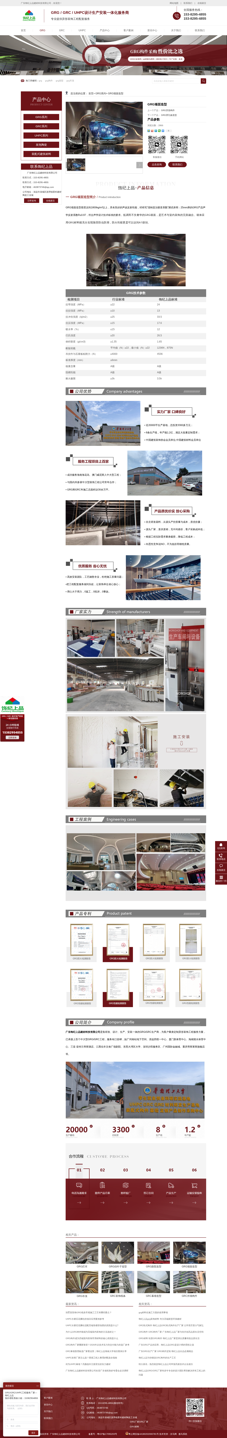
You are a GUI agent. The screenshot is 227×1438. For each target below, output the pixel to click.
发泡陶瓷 (41, 144)
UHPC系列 (41, 135)
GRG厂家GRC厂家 (139, 1422)
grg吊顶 (70, 80)
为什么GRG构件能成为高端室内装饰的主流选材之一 (91, 1332)
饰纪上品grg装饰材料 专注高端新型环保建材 (160, 1319)
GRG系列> (101, 93)
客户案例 (48, 1398)
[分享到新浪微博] (152, 131)
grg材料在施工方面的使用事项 (153, 1312)
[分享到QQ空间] (148, 131)
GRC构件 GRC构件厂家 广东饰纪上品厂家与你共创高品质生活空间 (171, 1332)
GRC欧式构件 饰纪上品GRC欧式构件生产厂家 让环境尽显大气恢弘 (171, 1325)
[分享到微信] (159, 131)
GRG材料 (134, 1427)
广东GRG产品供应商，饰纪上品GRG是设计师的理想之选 (166, 1345)
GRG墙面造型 (115, 93)
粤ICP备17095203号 (107, 1434)
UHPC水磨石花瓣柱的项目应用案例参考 (85, 1319)
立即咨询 (31, 200)
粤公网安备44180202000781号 (143, 1434)
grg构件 (49, 80)
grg (40, 80)
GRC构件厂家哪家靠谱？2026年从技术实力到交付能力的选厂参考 (97, 1345)
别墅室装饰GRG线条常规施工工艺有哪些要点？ (89, 1312)
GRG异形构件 (168, 110)
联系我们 (188, 3)
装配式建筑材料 (41, 154)
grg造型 (59, 80)
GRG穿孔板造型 (169, 115)
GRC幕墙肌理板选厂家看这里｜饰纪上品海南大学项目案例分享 (96, 1351)
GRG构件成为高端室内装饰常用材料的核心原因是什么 (92, 1338)
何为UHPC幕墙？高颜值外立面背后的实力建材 (88, 1364)
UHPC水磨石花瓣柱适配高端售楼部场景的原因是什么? (92, 1325)
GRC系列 (41, 126)
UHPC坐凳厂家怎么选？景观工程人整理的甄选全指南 (91, 1357)
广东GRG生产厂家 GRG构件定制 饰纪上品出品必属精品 (166, 1351)
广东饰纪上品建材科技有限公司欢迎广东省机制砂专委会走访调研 (97, 1370)
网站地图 (174, 3)
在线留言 (202, 3)
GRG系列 (41, 117)
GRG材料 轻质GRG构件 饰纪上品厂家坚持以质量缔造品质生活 (169, 1338)
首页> (91, 93)
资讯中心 (48, 1405)
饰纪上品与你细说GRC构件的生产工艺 (157, 1357)
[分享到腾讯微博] (156, 131)
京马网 (173, 1434)
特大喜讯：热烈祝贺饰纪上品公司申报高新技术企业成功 (166, 1364)
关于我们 (48, 1411)
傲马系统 (183, 1434)
